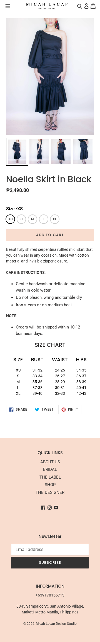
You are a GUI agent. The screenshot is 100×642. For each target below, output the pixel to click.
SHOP (50, 484)
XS (10, 219)
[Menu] (7, 5)
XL (55, 219)
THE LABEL (50, 477)
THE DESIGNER (50, 492)
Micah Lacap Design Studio (56, 624)
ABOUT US (50, 461)
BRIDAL (50, 469)
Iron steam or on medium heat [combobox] (44, 304)
